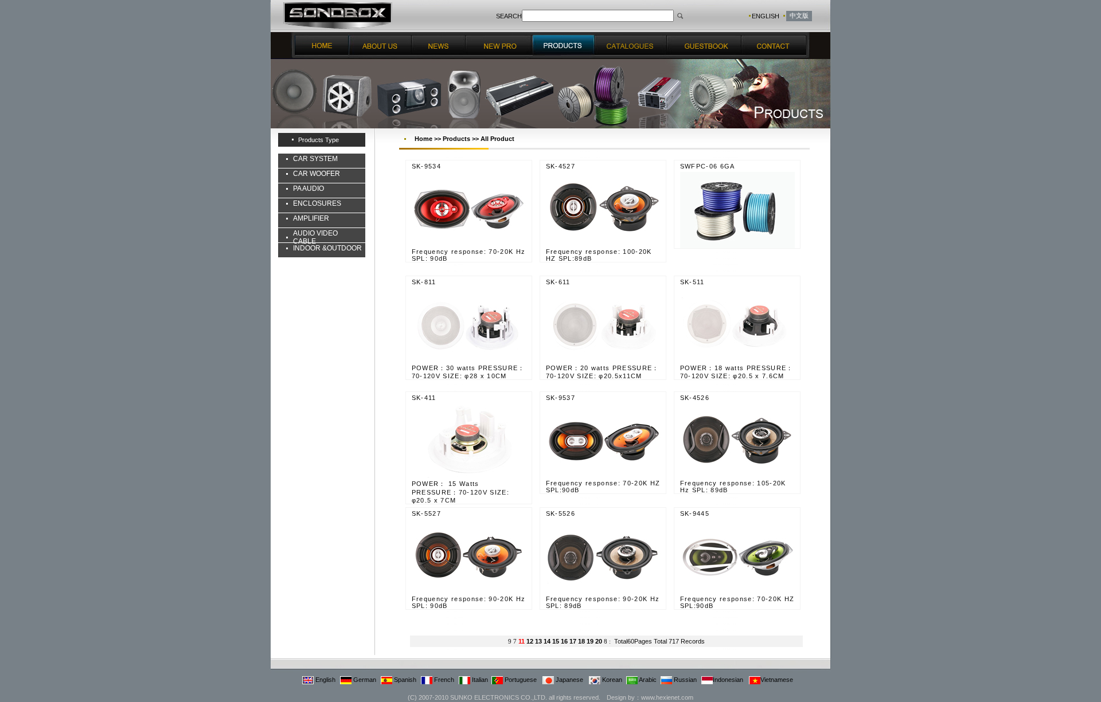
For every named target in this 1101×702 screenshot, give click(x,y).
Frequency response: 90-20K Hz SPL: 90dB (469, 602)
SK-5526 (560, 513)
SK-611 (558, 282)
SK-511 (692, 282)
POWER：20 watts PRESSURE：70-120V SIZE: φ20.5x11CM (602, 371)
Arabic (647, 679)
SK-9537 (560, 397)
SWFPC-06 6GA (707, 166)
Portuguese (520, 679)
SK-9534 (426, 166)
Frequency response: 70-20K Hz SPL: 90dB (469, 255)
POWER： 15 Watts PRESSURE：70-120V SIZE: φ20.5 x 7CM (460, 492)
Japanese (568, 679)
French (443, 679)
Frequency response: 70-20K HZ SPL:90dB (603, 486)
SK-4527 (560, 166)
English (324, 679)
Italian (479, 679)
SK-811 (424, 282)
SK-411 (424, 397)
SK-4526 (694, 397)
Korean (611, 679)
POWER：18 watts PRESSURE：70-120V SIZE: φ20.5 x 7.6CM (737, 371)
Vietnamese (776, 679)
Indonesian (728, 679)
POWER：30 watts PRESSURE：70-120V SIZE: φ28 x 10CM (468, 371)
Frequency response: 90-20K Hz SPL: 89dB (603, 602)
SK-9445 (694, 513)
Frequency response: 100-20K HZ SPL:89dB (599, 255)
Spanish (404, 679)
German (364, 679)
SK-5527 (426, 513)
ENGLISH (765, 16)
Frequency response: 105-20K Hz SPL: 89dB (733, 486)
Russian (684, 679)
